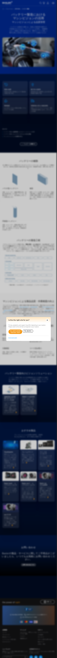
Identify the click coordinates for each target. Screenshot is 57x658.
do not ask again (12, 337)
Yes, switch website (15, 331)
